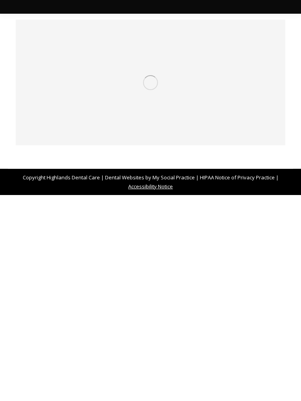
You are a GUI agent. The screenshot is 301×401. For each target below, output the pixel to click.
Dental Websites (124, 177)
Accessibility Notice (150, 186)
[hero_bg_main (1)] (150, 82)
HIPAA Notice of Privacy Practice (237, 177)
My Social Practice (173, 177)
